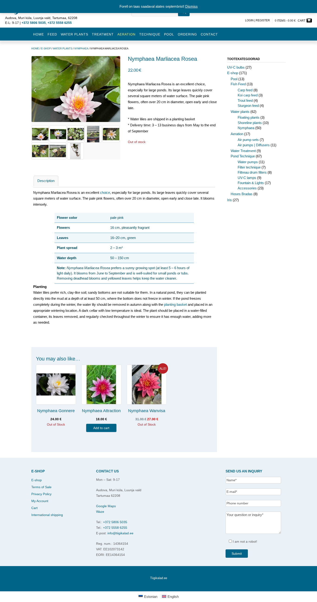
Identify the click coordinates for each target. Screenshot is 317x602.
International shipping (47, 515)
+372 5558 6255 (115, 527)
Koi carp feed (248, 95)
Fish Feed (238, 84)
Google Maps (106, 506)
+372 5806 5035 (115, 522)
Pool (169, 34)
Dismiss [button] (191, 6)
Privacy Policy (41, 494)
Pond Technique (243, 156)
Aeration (237, 134)
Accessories (247, 188)
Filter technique (249, 167)
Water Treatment (243, 151)
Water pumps (248, 162)
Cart (34, 508)
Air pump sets (248, 140)
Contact (209, 34)
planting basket (175, 304)
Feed (52, 34)
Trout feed (245, 100)
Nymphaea (81, 48)
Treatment (103, 34)
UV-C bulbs (236, 67)
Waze (100, 511)
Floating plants (248, 117)
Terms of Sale (41, 487)
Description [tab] (46, 181)
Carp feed (245, 90)
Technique (149, 34)
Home (38, 34)
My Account (39, 501)
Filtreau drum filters (252, 172)
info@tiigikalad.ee (120, 533)
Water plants (74, 34)
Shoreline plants (250, 123)
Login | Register (257, 20)
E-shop (46, 48)
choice (105, 192)
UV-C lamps (247, 178)
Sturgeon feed (248, 106)
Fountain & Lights (251, 183)
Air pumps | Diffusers (254, 145)
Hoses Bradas (241, 194)
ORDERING (187, 34)
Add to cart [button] (101, 428)
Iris (229, 200)
